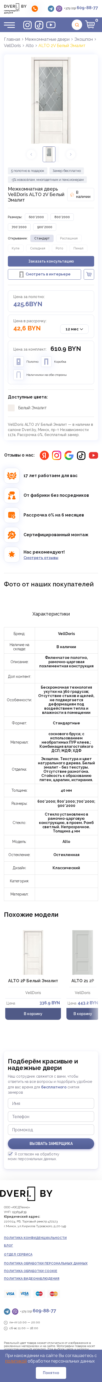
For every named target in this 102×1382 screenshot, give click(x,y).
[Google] (68, 455)
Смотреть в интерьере (48, 274)
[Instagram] (27, 24)
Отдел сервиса (18, 1254)
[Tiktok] (39, 24)
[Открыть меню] (9, 25)
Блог (8, 1245)
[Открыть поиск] (77, 24)
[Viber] (59, 9)
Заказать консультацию (51, 261)
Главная (12, 39)
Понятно (51, 1373)
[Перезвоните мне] (35, 9)
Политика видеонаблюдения (31, 1279)
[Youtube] (50, 24)
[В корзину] (89, 274)
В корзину (33, 1014)
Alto (30, 45)
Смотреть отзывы (41, 558)
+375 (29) (81, 7)
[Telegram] (51, 9)
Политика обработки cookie (30, 1271)
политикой (16, 1361)
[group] (51, 100)
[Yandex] (44, 455)
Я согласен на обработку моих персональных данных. (33, 1156)
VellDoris (12, 45)
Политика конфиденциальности (35, 1238)
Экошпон (83, 39)
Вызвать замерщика (51, 1144)
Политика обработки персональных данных (46, 1263)
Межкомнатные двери (47, 39)
